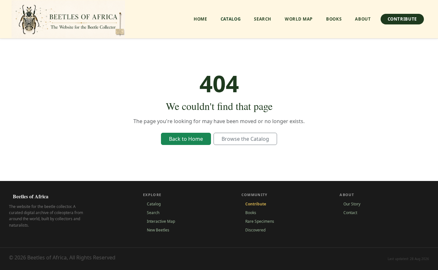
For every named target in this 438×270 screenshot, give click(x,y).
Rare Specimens (259, 221)
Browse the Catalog (245, 138)
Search (262, 19)
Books (333, 19)
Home (200, 19)
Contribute (402, 19)
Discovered (255, 230)
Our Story (351, 204)
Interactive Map (161, 221)
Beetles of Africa (30, 196)
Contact (350, 212)
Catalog (231, 19)
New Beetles (158, 230)
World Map (299, 19)
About (363, 19)
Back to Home (186, 138)
